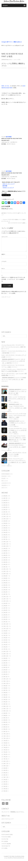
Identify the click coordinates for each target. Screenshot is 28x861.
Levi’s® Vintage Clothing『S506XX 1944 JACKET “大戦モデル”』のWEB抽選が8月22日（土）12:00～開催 (17, 437)
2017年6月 (4, 747)
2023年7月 (4, 580)
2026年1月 (4, 512)
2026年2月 (4, 509)
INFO (2, 480)
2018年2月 (4, 729)
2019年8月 (4, 688)
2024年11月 (4, 544)
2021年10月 (4, 628)
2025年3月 (4, 534)
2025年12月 (4, 514)
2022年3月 (4, 617)
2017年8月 (4, 743)
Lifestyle (6, 858)
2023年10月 (4, 573)
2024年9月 (4, 548)
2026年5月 (4, 502)
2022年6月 (4, 610)
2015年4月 (4, 788)
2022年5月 (4, 612)
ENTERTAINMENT (5, 474)
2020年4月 (4, 669)
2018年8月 (4, 715)
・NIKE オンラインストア (8, 184)
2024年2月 (4, 564)
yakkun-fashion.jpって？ (7, 819)
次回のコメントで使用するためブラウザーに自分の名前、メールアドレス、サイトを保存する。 (13, 279)
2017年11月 (4, 736)
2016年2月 (4, 772)
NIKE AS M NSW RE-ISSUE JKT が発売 (17, 223)
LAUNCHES (14, 213)
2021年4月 (4, 642)
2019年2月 (4, 701)
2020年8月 (4, 660)
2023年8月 (4, 578)
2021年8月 (4, 633)
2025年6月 (4, 528)
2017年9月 (4, 740)
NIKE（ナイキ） (5, 86)
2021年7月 (4, 635)
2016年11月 (4, 763)
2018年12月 (4, 706)
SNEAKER (3, 485)
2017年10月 (4, 738)
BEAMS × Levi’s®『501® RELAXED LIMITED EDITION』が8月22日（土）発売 (17, 398)
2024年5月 (4, 557)
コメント (4, 236)
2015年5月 (4, 786)
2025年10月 (4, 518)
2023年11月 (4, 571)
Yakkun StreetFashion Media (14, 1)
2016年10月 (4, 765)
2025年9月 (4, 521)
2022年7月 (4, 608)
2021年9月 (4, 631)
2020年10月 (4, 656)
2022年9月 (4, 603)
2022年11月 (4, 599)
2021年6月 (4, 637)
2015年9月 (4, 779)
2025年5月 (4, 530)
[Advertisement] (14, 22)
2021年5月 (4, 640)
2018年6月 (4, 720)
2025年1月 (4, 539)
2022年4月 (4, 615)
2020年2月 (4, 674)
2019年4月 (4, 697)
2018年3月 (4, 727)
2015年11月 (4, 777)
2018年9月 (4, 713)
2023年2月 (4, 592)
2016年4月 (4, 770)
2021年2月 (4, 647)
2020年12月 (4, 651)
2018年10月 (4, 711)
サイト (3, 268)
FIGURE (3, 478)
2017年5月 (4, 750)
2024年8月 (4, 550)
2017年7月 (4, 745)
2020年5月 (4, 667)
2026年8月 (4, 496)
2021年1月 (4, 649)
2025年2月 (4, 537)
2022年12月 (4, 596)
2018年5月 (4, 722)
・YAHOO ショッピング (8, 187)
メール (3, 261)
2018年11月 (4, 708)
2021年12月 (4, 624)
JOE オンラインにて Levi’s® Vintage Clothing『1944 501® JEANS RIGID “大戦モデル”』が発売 (17, 415)
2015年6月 (4, 784)
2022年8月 (4, 605)
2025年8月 (4, 523)
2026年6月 (4, 500)
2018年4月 (4, 724)
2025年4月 (4, 532)
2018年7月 (4, 718)
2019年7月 (4, 690)
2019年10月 (4, 683)
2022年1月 (4, 621)
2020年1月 (4, 676)
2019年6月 (4, 692)
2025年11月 (4, 516)
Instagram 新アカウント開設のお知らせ (11, 42)
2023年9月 (4, 576)
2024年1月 (4, 566)
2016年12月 (4, 761)
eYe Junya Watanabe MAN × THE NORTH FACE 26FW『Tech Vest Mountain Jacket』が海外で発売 (13, 346)
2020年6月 (4, 665)
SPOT (2, 487)
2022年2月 (4, 619)
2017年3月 (4, 754)
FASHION (9, 213)
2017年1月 (4, 759)
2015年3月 (4, 791)
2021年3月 (4, 644)
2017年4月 (4, 752)
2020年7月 (4, 663)
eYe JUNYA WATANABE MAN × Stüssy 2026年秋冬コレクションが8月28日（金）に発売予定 (17, 430)
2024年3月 (4, 562)
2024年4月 (4, 560)
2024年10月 (4, 546)
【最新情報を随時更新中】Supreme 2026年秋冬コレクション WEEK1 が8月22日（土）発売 (17, 391)
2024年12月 (4, 541)
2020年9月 (4, 658)
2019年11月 (4, 681)
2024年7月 (4, 553)
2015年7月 (4, 782)
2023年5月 (4, 585)
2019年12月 (4, 679)
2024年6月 (4, 555)
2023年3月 (4, 589)
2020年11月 (4, 653)
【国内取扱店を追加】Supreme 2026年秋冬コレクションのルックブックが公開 (17, 422)
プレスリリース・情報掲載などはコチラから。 (13, 812)
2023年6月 (4, 582)
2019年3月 (4, 699)
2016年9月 (4, 768)
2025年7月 (4, 525)
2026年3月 (4, 507)
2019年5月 (4, 695)
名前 (3, 254)
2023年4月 (4, 587)
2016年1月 (4, 775)
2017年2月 (4, 756)
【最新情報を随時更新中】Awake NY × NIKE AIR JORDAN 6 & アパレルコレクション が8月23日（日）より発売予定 (13, 361)
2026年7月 (4, 498)
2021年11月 (4, 626)
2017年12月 (4, 733)
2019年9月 (4, 685)
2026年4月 (4, 505)
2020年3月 (4, 672)
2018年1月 (4, 731)
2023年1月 (4, 594)
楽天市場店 (9, 136)
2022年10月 (4, 601)
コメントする (17, 59)
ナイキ (21, 213)
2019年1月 (4, 704)
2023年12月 (4, 569)
